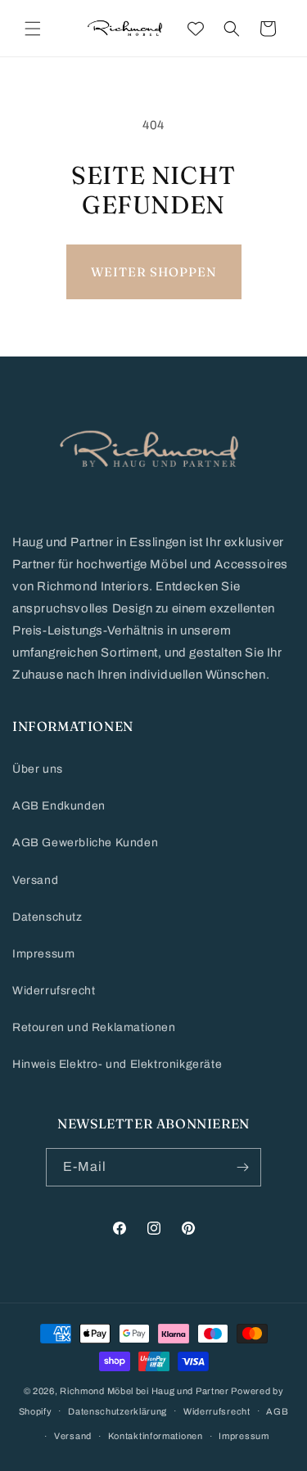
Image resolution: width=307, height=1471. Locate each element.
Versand (35, 880)
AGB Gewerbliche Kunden (85, 842)
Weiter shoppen (154, 272)
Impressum (43, 954)
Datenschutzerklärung (117, 1411)
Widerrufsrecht (53, 990)
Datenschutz (47, 917)
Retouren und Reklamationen (94, 1027)
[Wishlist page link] (195, 28)
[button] (33, 29)
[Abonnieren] (242, 1167)
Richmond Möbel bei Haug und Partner (144, 1391)
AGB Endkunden (59, 806)
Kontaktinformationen (155, 1436)
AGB (277, 1411)
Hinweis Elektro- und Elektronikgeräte (117, 1064)
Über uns (37, 769)
